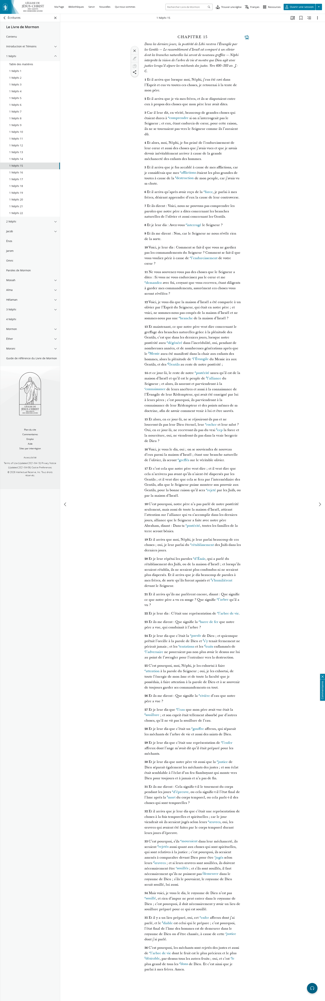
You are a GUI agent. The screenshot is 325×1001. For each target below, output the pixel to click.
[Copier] (135, 66)
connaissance (155, 389)
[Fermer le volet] (55, 18)
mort (171, 797)
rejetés (164, 846)
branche (186, 318)
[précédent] (65, 504)
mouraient (189, 841)
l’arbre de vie (228, 613)
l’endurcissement (204, 258)
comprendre (178, 118)
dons (184, 964)
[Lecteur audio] (312, 988)
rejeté (211, 490)
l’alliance (214, 378)
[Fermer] (135, 51)
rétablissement (202, 544)
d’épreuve (181, 792)
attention (152, 671)
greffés (184, 460)
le (233, 958)
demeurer (211, 874)
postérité (202, 373)
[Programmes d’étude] (292, 18)
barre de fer (209, 622)
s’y (206, 641)
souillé (151, 898)
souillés (182, 868)
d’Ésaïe (199, 558)
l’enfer (227, 742)
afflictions (188, 172)
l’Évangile (201, 359)
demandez (154, 282)
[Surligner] (135, 58)
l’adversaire (154, 652)
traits (209, 646)
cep (220, 430)
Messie (154, 353)
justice (223, 762)
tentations (186, 646)
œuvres (214, 822)
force (209, 192)
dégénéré (175, 342)
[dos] (5, 18)
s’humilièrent (222, 580)
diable (168, 923)
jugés (219, 857)
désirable (153, 958)
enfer (205, 917)
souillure (152, 715)
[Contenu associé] (309, 18)
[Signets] (301, 18)
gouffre (198, 728)
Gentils (174, 364)
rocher (211, 424)
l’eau (181, 709)
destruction (185, 178)
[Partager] (135, 72)
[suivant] (319, 504)
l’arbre (223, 599)
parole (196, 635)
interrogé (194, 225)
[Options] (317, 18)
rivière (205, 695)
